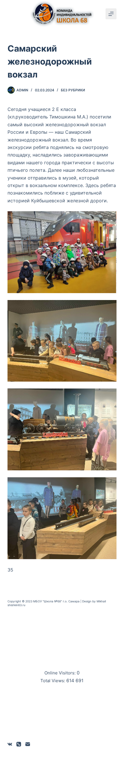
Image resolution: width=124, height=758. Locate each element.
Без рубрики (73, 90)
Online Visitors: (60, 673)
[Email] (27, 744)
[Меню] (111, 13)
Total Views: (53, 680)
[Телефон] (18, 744)
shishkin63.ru (16, 605)
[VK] (9, 744)
